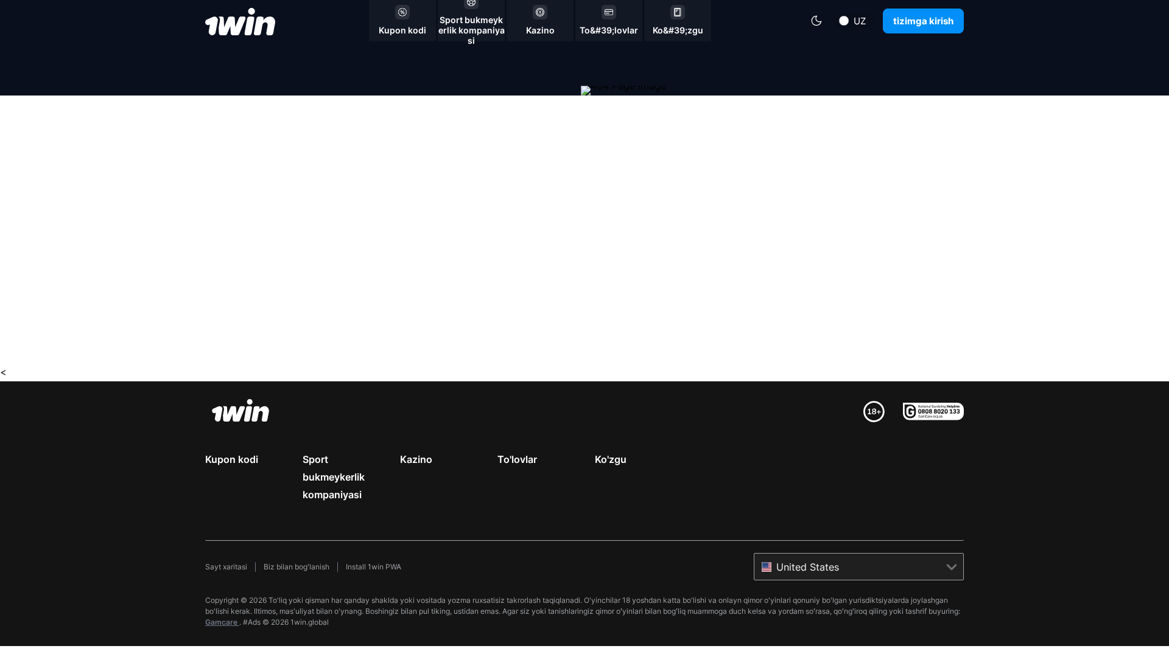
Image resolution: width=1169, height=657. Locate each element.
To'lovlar (517, 459)
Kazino (416, 459)
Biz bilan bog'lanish (296, 566)
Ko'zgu (611, 459)
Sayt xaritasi (226, 566)
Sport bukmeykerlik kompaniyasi (334, 477)
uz (860, 21)
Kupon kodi (231, 459)
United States (807, 567)
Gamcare (222, 622)
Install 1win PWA (373, 566)
